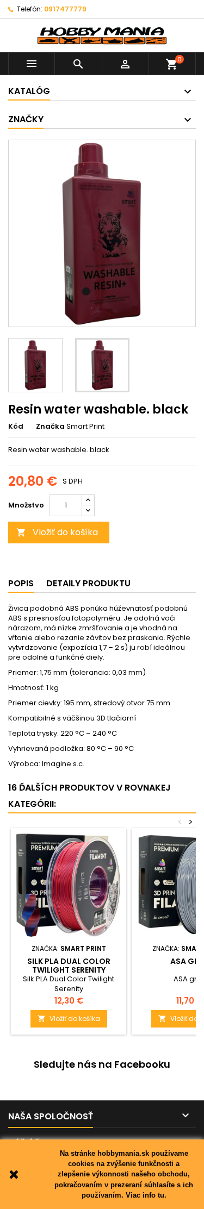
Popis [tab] (21, 583)
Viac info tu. (146, 1195)
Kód (15, 426)
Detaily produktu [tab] (88, 583)
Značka (50, 426)
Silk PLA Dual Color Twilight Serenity (68, 965)
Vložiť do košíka (57, 532)
